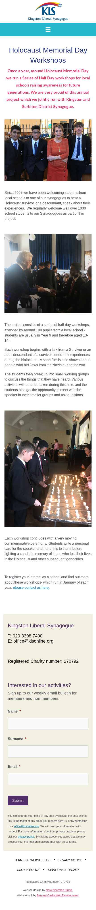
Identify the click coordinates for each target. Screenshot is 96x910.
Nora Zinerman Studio (59, 890)
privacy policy (26, 836)
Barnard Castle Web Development (57, 895)
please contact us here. (31, 587)
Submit (17, 800)
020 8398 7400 (27, 635)
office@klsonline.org (33, 641)
